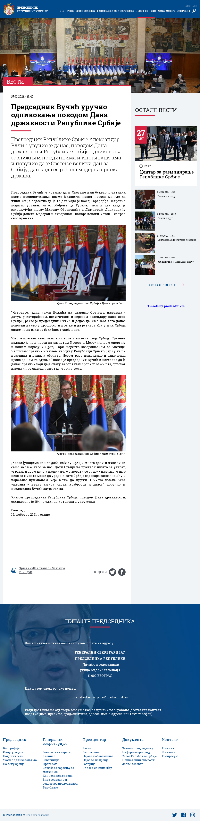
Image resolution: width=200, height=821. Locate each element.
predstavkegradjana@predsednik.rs (100, 697)
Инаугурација (13, 752)
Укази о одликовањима (20, 760)
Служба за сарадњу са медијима (58, 770)
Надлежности (13, 756)
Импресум (170, 756)
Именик (168, 748)
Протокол (50, 764)
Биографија (11, 748)
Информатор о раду (136, 752)
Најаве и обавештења (98, 756)
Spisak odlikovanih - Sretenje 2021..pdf (42, 570)
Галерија (89, 764)
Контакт (183, 11)
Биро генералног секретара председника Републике (60, 783)
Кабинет (49, 756)
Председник (85, 11)
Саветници (51, 760)
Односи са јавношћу (97, 768)
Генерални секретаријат (115, 11)
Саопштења (91, 752)
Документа (166, 11)
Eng (187, 5)
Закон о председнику (137, 748)
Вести (87, 748)
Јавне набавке (132, 764)
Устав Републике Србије (139, 756)
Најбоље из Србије (95, 760)
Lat (194, 5)
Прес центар (146, 11)
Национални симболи (138, 760)
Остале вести (163, 285)
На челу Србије (13, 764)
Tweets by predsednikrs (166, 306)
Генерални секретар (57, 752)
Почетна (67, 11)
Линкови (168, 752)
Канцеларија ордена (57, 776)
